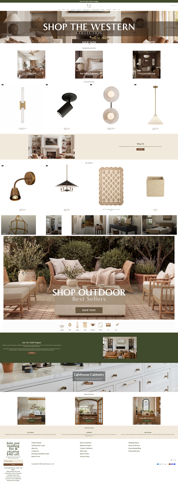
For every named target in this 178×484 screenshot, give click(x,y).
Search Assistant (85, 443)
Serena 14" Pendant (155, 128)
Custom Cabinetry (86, 448)
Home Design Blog (134, 448)
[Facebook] (171, 460)
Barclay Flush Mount (67, 128)
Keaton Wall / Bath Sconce (22, 128)
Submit (13, 464)
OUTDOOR (114, 9)
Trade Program (36, 443)
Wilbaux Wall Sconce (23, 209)
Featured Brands (134, 451)
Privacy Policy (85, 457)
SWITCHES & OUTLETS (86, 9)
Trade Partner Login (38, 446)
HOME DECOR (108, 9)
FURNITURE (79, 9)
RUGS (68, 9)
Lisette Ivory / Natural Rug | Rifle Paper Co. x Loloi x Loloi (111, 209)
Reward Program (85, 446)
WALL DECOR (73, 9)
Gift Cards (83, 451)
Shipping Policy (133, 443)
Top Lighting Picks (89, 82)
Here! (96, 1)
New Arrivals (89, 163)
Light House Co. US (48, 464)
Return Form (35, 457)
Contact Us (35, 451)
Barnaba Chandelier (67, 209)
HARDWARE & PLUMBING (95, 9)
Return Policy (84, 454)
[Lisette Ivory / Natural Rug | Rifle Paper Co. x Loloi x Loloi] (111, 186)
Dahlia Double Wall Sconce (111, 128)
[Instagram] (173, 460)
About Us (34, 448)
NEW (59, 9)
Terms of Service (134, 446)
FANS (119, 9)
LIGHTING (63, 9)
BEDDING (103, 9)
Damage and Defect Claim (40, 454)
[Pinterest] (175, 460)
